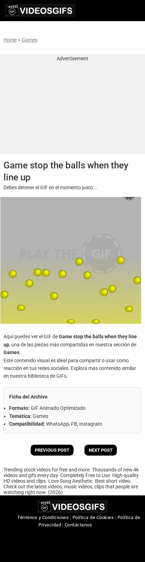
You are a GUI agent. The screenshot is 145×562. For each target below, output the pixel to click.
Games (29, 40)
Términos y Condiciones (43, 517)
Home (10, 40)
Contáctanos (78, 524)
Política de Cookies (93, 517)
